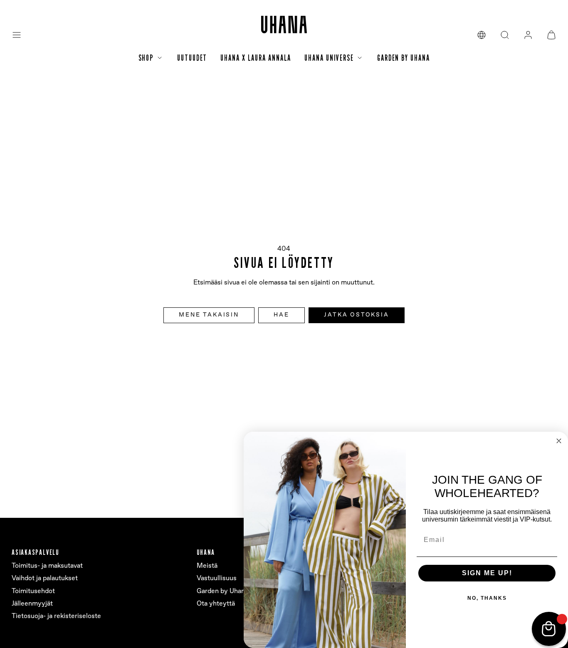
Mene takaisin (209, 315)
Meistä (207, 565)
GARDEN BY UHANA (403, 57)
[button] (17, 35)
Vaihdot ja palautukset (45, 578)
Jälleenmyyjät (32, 603)
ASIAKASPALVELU (35, 552)
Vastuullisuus (217, 578)
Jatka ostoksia (356, 315)
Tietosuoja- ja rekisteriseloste (56, 616)
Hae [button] (281, 315)
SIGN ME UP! (487, 572)
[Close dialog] (559, 441)
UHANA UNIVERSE (329, 57)
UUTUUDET (192, 57)
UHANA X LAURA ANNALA (255, 57)
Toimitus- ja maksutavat (47, 565)
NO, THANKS (487, 598)
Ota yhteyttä (216, 603)
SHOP (146, 57)
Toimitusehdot (33, 591)
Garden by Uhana (222, 591)
